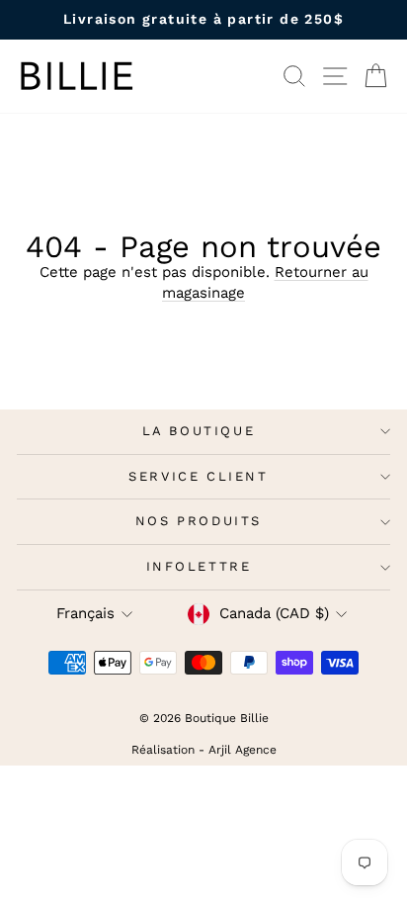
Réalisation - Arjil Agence (204, 750)
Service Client (198, 476)
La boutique (199, 430)
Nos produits (198, 520)
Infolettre (199, 566)
